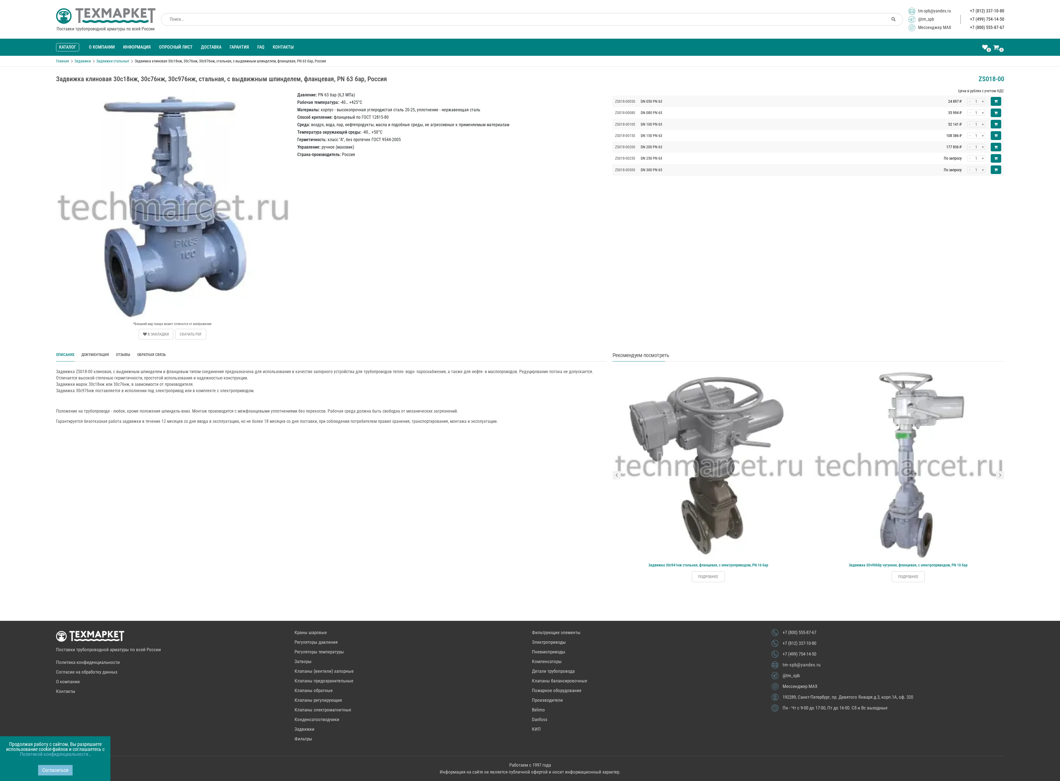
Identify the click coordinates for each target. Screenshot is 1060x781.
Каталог (67, 47)
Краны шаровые (311, 632)
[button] (617, 475)
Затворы (303, 661)
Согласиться (55, 770)
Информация (137, 47)
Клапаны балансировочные (559, 681)
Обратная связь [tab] (151, 354)
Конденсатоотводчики (317, 719)
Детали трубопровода (553, 671)
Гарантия (239, 47)
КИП (536, 729)
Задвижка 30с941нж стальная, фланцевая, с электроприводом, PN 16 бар (708, 565)
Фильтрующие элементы (556, 632)
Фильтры (303, 739)
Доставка (211, 47)
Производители (547, 700)
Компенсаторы (547, 661)
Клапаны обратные (314, 690)
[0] (985, 48)
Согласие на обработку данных (86, 672)
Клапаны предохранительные (324, 681)
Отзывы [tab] (123, 354)
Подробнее (708, 576)
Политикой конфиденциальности (54, 754)
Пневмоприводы (548, 652)
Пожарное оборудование (556, 690)
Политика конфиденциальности (88, 662)
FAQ (260, 47)
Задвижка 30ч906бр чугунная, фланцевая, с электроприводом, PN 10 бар (908, 565)
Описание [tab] (65, 354)
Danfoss (539, 719)
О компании (102, 47)
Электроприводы (549, 642)
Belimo (538, 710)
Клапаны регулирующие (318, 700)
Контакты (283, 47)
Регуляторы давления (316, 642)
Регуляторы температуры (319, 652)
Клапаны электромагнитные (323, 710)
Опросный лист (176, 47)
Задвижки (304, 729)
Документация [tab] (95, 354)
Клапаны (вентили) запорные (324, 671)
